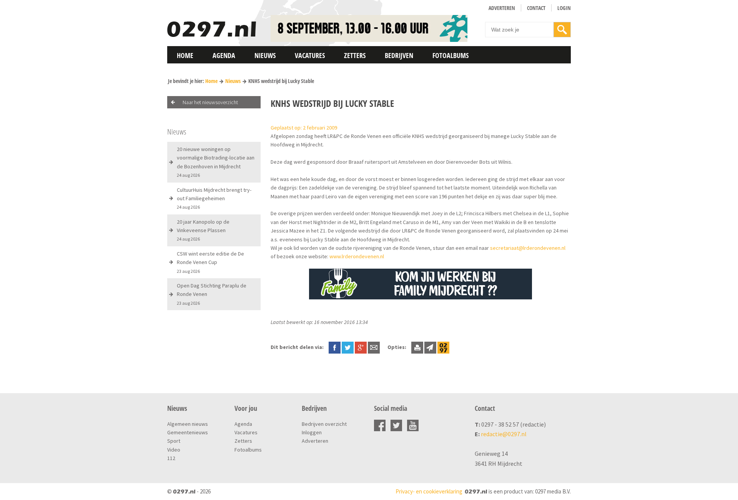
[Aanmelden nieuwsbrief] (430, 347)
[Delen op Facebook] (335, 347)
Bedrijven (399, 55)
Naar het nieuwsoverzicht (210, 102)
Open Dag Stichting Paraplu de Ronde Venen (211, 294)
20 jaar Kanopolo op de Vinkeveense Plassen (203, 230)
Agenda (224, 55)
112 (171, 458)
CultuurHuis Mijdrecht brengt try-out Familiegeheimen (214, 198)
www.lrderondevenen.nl (356, 256)
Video (173, 449)
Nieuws (265, 55)
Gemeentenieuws (187, 432)
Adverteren (502, 8)
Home (185, 55)
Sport (173, 440)
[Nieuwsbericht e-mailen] (374, 347)
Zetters (355, 55)
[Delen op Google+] (361, 347)
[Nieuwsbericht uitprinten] (417, 347)
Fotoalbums (450, 55)
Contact (536, 8)
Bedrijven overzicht (324, 423)
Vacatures (310, 55)
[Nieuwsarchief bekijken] (443, 347)
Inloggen (312, 432)
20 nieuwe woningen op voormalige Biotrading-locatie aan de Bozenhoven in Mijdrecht (215, 162)
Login (564, 8)
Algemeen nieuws (187, 423)
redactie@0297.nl (504, 434)
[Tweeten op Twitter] (348, 347)
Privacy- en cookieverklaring (429, 491)
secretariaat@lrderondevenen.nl (527, 247)
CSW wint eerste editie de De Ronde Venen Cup (210, 262)
